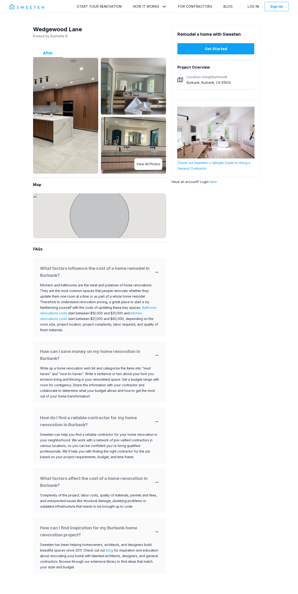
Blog (228, 6)
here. (213, 182)
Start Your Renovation (99, 6)
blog (109, 550)
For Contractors (195, 6)
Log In (253, 6)
